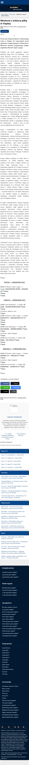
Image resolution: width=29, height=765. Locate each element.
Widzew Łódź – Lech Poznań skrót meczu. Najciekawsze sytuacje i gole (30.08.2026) (12, 507)
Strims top (4, 693)
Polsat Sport (5, 667)
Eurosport (4, 671)
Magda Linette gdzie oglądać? (9, 712)
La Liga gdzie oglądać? (8, 609)
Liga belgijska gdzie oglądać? (9, 635)
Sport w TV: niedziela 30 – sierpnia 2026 (11, 458)
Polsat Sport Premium (7, 669)
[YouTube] (25, 727)
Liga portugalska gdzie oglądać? (10, 633)
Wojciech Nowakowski (10, 26)
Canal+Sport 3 (5, 655)
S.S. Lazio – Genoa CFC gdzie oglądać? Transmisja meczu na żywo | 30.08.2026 (14, 486)
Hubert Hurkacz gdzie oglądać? (10, 707)
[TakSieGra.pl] (14, 9)
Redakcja (3, 730)
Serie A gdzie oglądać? (8, 616)
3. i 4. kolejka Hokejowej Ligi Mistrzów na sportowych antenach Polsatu (7, 436)
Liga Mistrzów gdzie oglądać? (9, 572)
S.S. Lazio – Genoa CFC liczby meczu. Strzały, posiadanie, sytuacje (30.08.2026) (13, 547)
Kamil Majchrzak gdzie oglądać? (10, 714)
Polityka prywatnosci (21, 730)
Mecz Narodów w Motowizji (21, 434)
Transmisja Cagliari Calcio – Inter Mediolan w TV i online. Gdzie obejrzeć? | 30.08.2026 (14, 496)
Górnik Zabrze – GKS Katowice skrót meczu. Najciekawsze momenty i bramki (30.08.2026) (12, 526)
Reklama (13, 730)
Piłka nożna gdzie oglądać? (9, 700)
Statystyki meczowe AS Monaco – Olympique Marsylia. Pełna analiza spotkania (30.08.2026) (13, 552)
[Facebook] (4, 727)
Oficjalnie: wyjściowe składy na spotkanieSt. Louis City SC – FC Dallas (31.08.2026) (13, 557)
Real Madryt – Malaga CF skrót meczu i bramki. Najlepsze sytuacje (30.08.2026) (13, 517)
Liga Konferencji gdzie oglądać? (10, 577)
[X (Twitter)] (15, 727)
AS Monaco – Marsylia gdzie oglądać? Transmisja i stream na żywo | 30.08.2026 (14, 491)
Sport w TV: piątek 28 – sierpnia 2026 (10, 464)
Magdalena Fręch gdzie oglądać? (10, 710)
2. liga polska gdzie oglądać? (9, 595)
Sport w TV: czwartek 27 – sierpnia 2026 (11, 467)
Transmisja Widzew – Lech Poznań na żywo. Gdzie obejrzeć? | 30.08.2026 (14, 482)
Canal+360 (4, 662)
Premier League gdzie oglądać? (10, 612)
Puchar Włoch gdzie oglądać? (9, 626)
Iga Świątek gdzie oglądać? (9, 705)
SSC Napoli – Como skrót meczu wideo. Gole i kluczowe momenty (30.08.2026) (13, 512)
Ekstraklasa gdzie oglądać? (9, 588)
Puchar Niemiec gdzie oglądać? (10, 623)
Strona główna (4, 14)
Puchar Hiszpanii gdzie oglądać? (10, 621)
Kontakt (8, 730)
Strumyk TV (5, 695)
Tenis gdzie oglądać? (7, 703)
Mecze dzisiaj (5, 691)
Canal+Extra (5, 659)
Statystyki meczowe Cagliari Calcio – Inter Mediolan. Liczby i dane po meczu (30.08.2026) (14, 542)
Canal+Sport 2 (5, 652)
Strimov (4, 698)
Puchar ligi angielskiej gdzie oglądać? (11, 628)
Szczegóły (19, 754)
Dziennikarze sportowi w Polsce (10, 686)
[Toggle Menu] (2, 2)
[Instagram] (10, 727)
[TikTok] (19, 727)
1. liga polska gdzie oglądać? (9, 592)
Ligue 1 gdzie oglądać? (8, 619)
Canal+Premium (6, 648)
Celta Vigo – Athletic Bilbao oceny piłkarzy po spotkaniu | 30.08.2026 (12, 537)
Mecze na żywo (6, 688)
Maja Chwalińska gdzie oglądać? (10, 717)
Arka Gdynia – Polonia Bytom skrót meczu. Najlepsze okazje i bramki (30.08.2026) (12, 522)
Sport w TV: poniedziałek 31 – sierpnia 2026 (12, 455)
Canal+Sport (5, 650)
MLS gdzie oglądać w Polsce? (9, 607)
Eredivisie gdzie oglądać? (8, 631)
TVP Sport (4, 674)
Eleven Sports (5, 664)
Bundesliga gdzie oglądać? (9, 614)
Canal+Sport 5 (5, 657)
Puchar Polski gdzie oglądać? (9, 590)
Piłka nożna (12, 14)
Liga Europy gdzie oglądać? (9, 574)
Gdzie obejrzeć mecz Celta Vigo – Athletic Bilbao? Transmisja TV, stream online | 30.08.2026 (14, 477)
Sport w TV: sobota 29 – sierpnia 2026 (11, 461)
